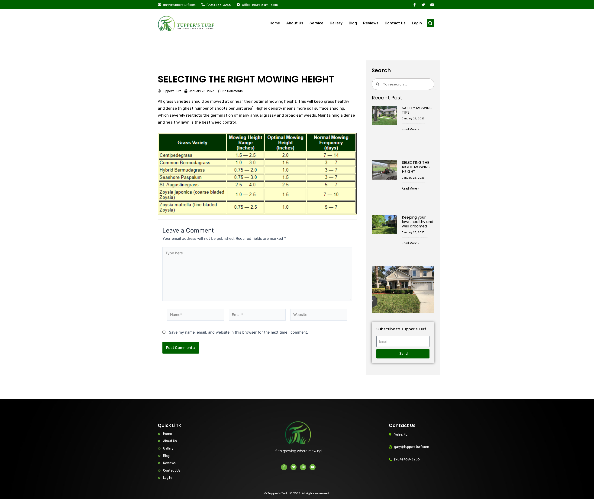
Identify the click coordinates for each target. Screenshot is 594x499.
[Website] (318, 315)
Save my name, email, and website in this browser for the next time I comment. (238, 332)
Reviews (370, 23)
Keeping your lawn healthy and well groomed (417, 222)
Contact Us (395, 23)
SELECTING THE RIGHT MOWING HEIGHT (416, 167)
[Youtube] (432, 5)
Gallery (336, 23)
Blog (353, 23)
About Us (294, 23)
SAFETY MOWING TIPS (417, 110)
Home (275, 23)
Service (316, 23)
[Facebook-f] (414, 5)
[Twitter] (423, 5)
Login (417, 23)
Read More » (410, 129)
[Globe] (303, 467)
